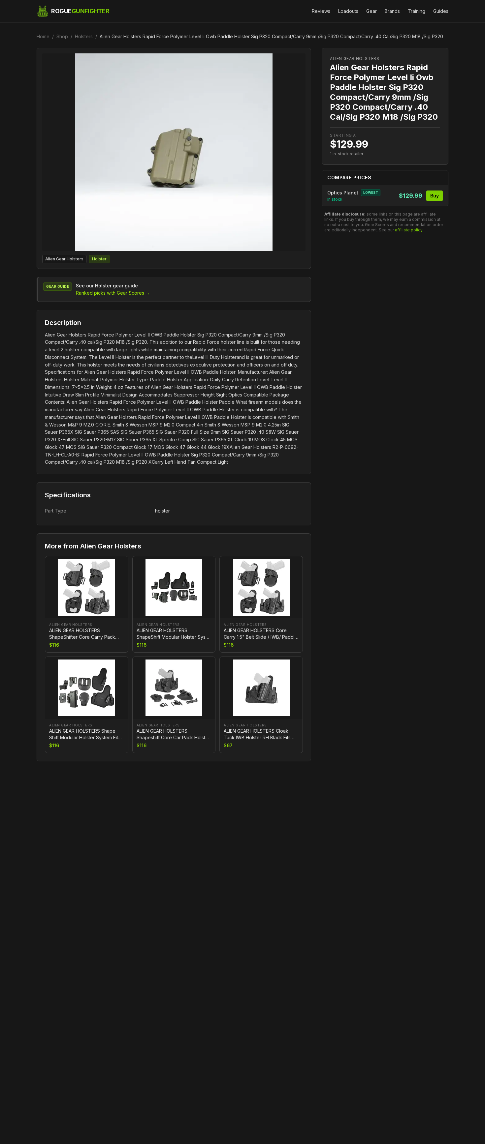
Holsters (84, 36)
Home (43, 36)
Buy (434, 195)
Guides (440, 11)
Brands (392, 11)
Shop (62, 36)
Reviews (321, 11)
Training (416, 11)
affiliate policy (408, 229)
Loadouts (348, 11)
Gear (371, 11)
